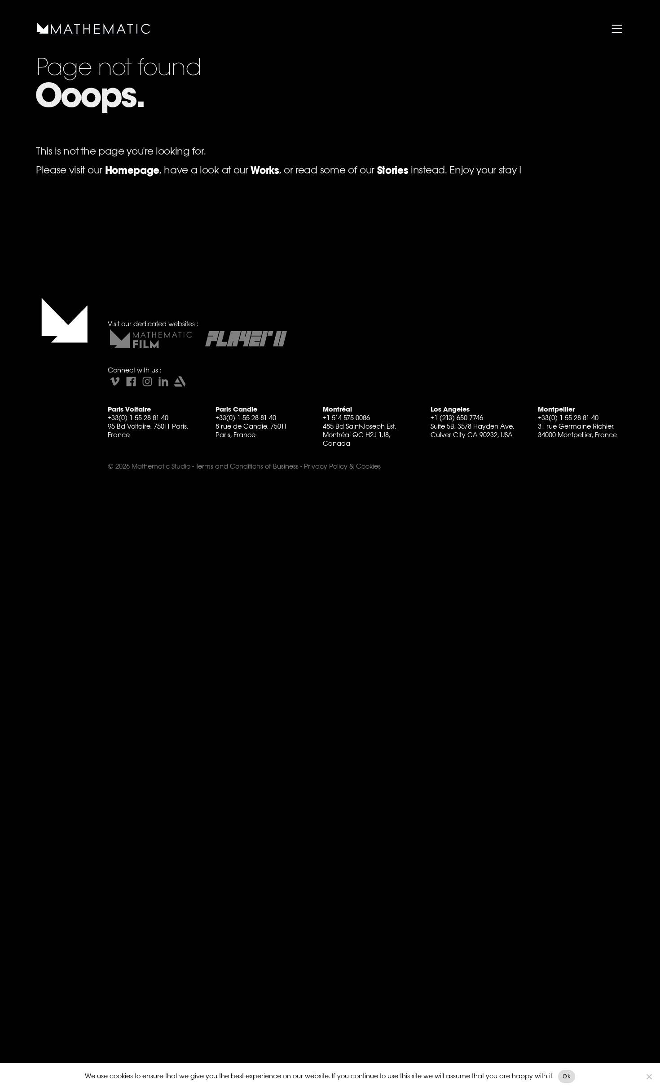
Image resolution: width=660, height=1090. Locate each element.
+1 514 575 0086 (346, 417)
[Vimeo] (115, 381)
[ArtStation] (179, 381)
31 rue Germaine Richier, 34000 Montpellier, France (577, 430)
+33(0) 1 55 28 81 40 (138, 417)
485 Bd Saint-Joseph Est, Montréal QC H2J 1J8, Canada (359, 435)
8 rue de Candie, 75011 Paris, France (251, 430)
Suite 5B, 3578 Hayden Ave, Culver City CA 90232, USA (472, 430)
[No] (648, 1076)
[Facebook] (131, 381)
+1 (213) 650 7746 (457, 417)
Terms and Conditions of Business (247, 466)
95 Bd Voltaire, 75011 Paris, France (148, 430)
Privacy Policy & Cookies (342, 466)
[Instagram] (147, 381)
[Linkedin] (163, 381)
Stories (393, 170)
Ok (567, 1076)
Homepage (132, 170)
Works (265, 170)
